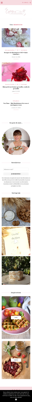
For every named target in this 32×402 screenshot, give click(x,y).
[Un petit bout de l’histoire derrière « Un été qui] (16, 241)
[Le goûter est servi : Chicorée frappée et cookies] (16, 212)
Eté (17, 84)
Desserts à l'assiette (9, 84)
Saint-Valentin (24, 50)
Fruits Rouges (24, 84)
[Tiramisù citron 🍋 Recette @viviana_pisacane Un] (16, 270)
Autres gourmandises (10, 50)
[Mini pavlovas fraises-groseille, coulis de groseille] (16, 71)
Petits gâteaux (16, 100)
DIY (18, 50)
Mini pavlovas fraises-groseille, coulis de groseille (16, 88)
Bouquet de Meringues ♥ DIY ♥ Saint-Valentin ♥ (16, 53)
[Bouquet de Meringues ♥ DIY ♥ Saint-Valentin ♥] (16, 37)
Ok (16, 399)
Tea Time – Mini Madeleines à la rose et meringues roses (16, 104)
